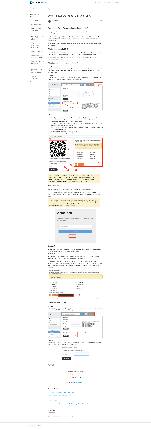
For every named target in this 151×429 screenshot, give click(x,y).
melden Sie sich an (55, 416)
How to (44, 8)
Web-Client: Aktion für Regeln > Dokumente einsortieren (37, 37)
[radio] (71, 374)
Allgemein (50, 8)
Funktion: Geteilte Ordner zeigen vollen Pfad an (37, 56)
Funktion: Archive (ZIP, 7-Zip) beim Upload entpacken (37, 63)
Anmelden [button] (117, 2)
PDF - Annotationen (36, 24)
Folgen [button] (100, 20)
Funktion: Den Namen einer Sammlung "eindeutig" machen (37, 70)
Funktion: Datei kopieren (37, 51)
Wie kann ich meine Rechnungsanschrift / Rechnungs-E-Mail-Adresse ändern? (70, 404)
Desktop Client (79, 175)
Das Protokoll (34, 20)
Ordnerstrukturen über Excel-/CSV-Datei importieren (37, 30)
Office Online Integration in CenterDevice (59, 395)
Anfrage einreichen (108, 2)
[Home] (38, 3)
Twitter (51, 365)
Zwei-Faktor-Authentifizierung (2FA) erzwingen (61, 392)
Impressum (98, 2)
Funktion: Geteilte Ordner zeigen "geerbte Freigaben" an (37, 45)
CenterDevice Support (35, 8)
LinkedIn (53, 365)
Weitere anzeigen (35, 82)
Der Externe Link (52, 401)
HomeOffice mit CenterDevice (35, 77)
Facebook (49, 365)
